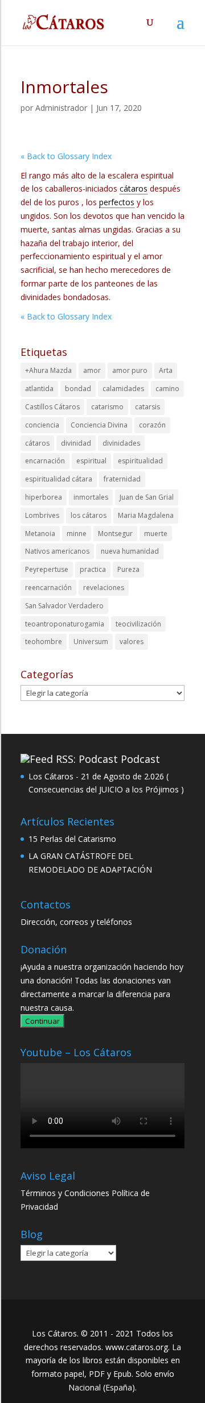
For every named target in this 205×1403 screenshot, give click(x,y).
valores (132, 641)
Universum (90, 641)
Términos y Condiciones (64, 1193)
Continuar (42, 1021)
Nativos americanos (57, 551)
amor (92, 370)
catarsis (147, 407)
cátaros (37, 443)
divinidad (76, 443)
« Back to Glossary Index (66, 156)
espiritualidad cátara (58, 479)
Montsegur (115, 533)
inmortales (90, 497)
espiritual (91, 461)
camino (167, 388)
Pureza (128, 569)
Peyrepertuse (46, 569)
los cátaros (88, 515)
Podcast (140, 759)
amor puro (129, 370)
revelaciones (103, 587)
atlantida (39, 388)
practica (93, 569)
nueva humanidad (130, 551)
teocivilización (138, 624)
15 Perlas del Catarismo (72, 838)
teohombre (43, 641)
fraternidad (122, 479)
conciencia (42, 425)
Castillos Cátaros (52, 407)
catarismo (107, 407)
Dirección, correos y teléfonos (76, 921)
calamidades (123, 388)
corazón (152, 425)
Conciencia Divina (99, 425)
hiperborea (43, 497)
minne (77, 533)
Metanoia (40, 533)
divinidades (121, 443)
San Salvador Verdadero (64, 606)
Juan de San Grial (147, 497)
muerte (155, 533)
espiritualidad (140, 461)
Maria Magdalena (146, 515)
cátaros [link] (133, 188)
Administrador (61, 107)
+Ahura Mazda (48, 370)
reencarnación (48, 587)
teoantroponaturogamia (64, 624)
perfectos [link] (116, 202)
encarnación (45, 461)
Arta (166, 370)
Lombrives (42, 515)
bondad (78, 388)
